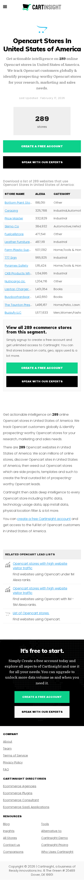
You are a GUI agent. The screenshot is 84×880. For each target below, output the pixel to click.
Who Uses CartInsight (57, 852)
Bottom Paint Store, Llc (21, 202)
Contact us (11, 845)
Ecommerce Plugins (17, 793)
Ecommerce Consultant (21, 800)
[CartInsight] (41, 7)
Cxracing (11, 210)
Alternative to (51, 831)
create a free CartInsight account (44, 518)
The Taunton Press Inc (21, 305)
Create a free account (42, 146)
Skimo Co (12, 226)
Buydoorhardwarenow (21, 297)
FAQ (6, 769)
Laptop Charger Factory (23, 289)
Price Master (14, 218)
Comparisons (13, 852)
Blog (6, 824)
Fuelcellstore (14, 234)
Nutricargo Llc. (15, 281)
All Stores (10, 838)
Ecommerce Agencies (19, 786)
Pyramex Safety (16, 265)
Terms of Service (15, 755)
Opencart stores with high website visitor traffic (40, 565)
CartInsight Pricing (54, 845)
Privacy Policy (13, 762)
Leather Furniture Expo (21, 242)
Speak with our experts (42, 162)
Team (7, 748)
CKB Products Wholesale (23, 273)
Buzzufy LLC (13, 312)
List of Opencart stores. (31, 613)
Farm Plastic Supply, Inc (22, 250)
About (7, 741)
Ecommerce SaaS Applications (26, 807)
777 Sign (11, 257)
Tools (45, 824)
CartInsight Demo (54, 838)
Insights (8, 831)
